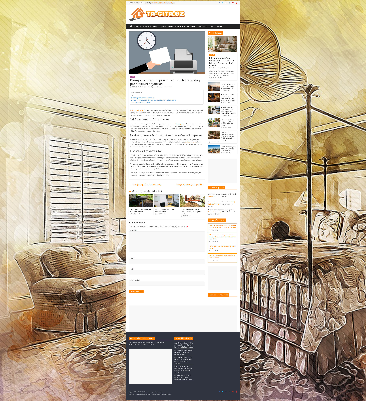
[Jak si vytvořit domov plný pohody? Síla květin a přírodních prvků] (214, 119)
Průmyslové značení (137, 110)
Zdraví (211, 26)
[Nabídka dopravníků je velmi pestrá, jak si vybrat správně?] (192, 196)
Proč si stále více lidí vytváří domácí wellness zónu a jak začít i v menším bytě (228, 97)
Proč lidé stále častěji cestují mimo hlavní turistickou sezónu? (228, 86)
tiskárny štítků (180, 124)
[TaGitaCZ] (131, 26)
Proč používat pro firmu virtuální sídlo (164, 210)
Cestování (147, 26)
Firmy (163, 26)
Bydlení (137, 26)
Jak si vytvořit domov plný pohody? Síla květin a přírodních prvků (227, 122)
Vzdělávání (191, 26)
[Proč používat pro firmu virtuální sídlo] (166, 196)
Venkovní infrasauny (214, 212)
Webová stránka (134, 280)
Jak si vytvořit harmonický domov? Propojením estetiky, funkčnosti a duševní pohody (227, 136)
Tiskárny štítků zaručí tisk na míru (143, 98)
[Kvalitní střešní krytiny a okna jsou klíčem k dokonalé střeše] (214, 146)
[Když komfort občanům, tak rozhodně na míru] (141, 196)
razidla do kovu (190, 142)
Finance (156, 26)
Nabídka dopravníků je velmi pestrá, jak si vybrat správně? (191, 211)
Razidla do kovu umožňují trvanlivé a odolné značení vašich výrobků (154, 100)
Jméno (131, 258)
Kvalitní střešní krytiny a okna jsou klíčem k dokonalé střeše (228, 148)
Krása (170, 26)
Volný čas (201, 26)
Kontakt (219, 26)
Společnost (179, 26)
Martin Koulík (143, 87)
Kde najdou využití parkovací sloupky (145, 184)
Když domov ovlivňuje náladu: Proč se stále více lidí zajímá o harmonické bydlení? (221, 62)
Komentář (133, 230)
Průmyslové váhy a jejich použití (190, 184)
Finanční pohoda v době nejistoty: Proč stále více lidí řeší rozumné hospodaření (228, 110)
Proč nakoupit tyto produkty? (142, 102)
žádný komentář (153, 87)
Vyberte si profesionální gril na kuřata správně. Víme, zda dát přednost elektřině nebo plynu (222, 237)
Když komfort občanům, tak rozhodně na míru (141, 210)
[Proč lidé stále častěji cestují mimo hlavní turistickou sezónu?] (214, 83)
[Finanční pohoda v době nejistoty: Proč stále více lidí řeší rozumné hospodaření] (214, 106)
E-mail (131, 269)
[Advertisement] (222, 171)
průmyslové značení (166, 87)
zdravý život (211, 196)
